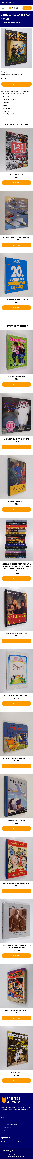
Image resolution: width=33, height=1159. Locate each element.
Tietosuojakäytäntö (13, 1156)
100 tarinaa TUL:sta (16, 175)
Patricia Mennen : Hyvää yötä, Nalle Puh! (16, 758)
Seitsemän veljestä (9, 1121)
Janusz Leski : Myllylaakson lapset (16, 633)
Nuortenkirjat (16, 23)
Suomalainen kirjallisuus (11, 1124)
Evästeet (23, 1154)
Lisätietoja (16, 84)
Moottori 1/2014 (16, 1073)
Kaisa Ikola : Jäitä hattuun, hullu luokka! (16, 883)
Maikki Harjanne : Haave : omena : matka (16, 695)
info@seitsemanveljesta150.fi (8, 2)
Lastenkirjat (7, 23)
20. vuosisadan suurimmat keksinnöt (16, 300)
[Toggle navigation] (3, 7)
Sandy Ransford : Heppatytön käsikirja (16, 439)
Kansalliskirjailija (9, 1127)
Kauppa (27, 8)
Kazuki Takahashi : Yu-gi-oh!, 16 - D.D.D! (16, 1010)
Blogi (5, 1131)
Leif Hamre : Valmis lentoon (16, 821)
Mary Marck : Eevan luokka (16, 501)
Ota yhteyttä (15, 1154)
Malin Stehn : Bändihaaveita (17, 376)
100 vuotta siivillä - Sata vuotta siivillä (16, 237)
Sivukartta (23, 1156)
